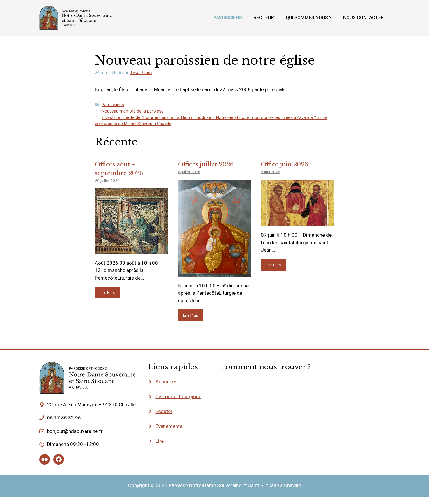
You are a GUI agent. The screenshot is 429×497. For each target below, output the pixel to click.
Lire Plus (107, 292)
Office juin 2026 (284, 164)
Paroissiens (227, 17)
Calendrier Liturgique (178, 396)
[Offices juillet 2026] (214, 273)
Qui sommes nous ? (309, 17)
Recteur (264, 17)
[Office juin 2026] (297, 223)
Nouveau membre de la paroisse (133, 111)
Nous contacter (363, 17)
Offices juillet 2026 (205, 164)
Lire (160, 441)
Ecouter (164, 411)
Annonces (166, 381)
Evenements (169, 426)
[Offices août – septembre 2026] (131, 250)
